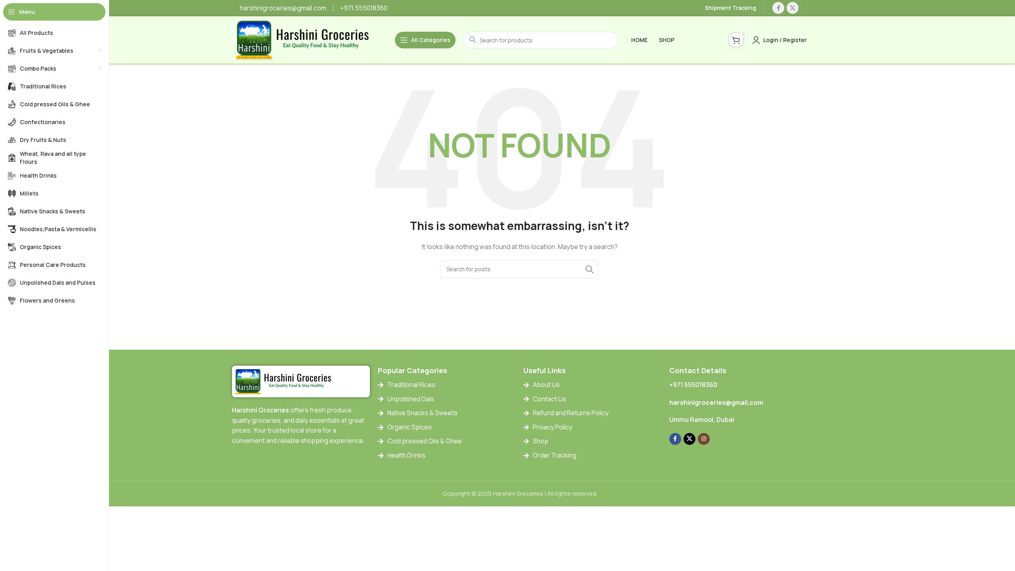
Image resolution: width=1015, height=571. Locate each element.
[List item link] (447, 385)
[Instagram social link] (704, 439)
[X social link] (793, 8)
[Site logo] (305, 39)
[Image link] (285, 381)
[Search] (589, 269)
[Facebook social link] (778, 8)
